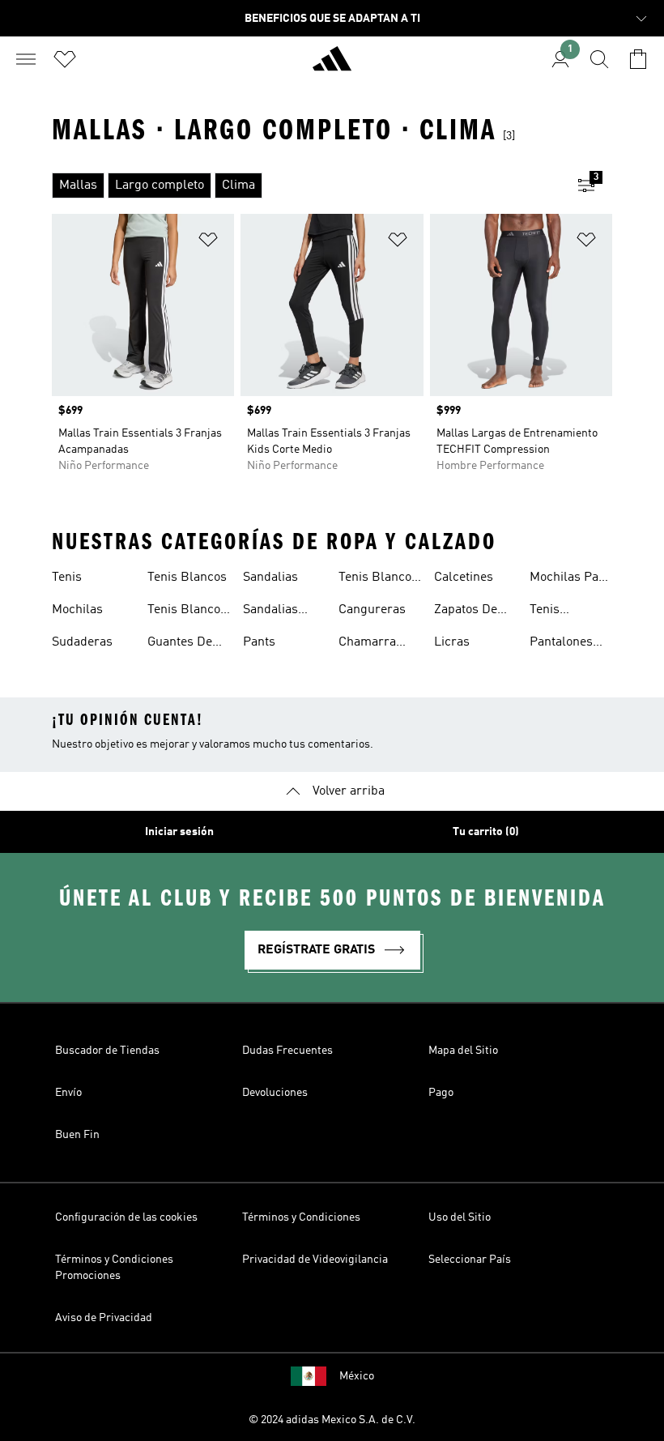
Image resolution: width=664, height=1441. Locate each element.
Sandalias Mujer (270, 611)
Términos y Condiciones (301, 1217)
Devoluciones (275, 1092)
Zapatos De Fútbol (465, 611)
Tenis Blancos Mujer (187, 611)
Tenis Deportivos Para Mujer (561, 611)
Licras (452, 642)
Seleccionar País (469, 1259)
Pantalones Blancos (561, 644)
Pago (440, 1092)
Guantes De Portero (179, 644)
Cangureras (372, 609)
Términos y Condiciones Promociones (114, 1267)
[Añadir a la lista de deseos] (208, 242)
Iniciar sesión (179, 832)
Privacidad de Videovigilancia (315, 1259)
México (356, 1376)
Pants (259, 642)
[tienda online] (332, 65)
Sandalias (270, 577)
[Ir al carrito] (638, 59)
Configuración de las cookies (126, 1217)
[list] (306, 185)
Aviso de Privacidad (103, 1318)
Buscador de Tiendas (107, 1050)
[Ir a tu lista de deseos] (64, 59)
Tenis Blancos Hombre (378, 579)
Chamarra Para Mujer (370, 644)
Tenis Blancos (187, 577)
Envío (68, 1092)
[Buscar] (599, 59)
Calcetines (463, 577)
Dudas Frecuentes (287, 1050)
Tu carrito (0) (486, 832)
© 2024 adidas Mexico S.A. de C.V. (332, 1420)
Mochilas (77, 609)
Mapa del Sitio (463, 1050)
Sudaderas (82, 642)
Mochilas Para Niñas (570, 579)
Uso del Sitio (459, 1217)
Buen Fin (77, 1134)
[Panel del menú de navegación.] (25, 59)
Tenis (67, 577)
